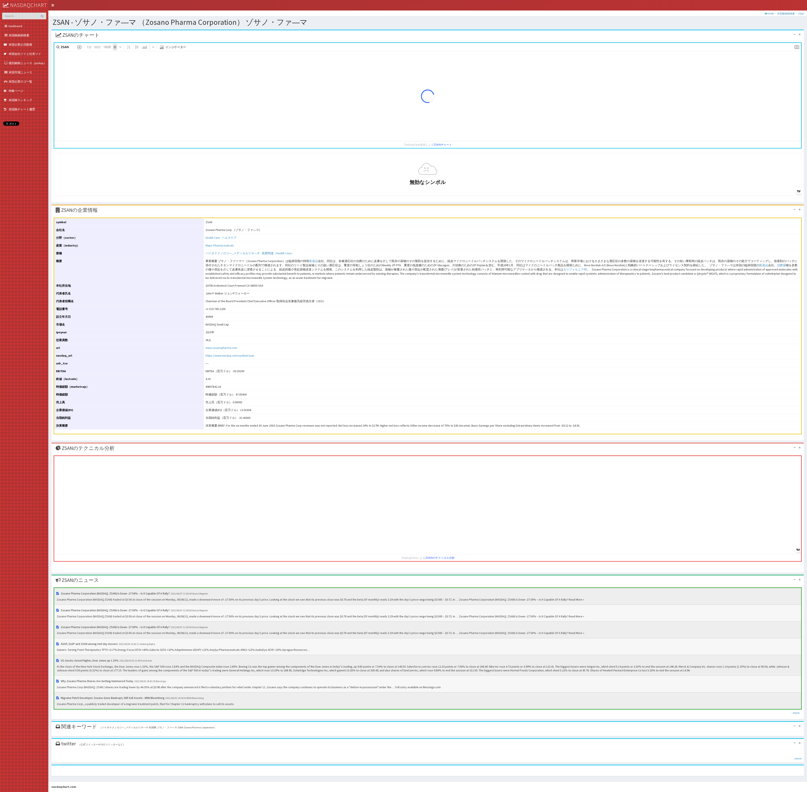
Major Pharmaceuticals (220, 245)
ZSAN (801, 13)
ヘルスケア (229, 238)
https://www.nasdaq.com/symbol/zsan (230, 355)
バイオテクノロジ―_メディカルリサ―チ (233, 253)
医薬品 (313, 261)
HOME (770, 13)
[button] (52, 5)
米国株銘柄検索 (786, 13)
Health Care (213, 238)
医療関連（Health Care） (278, 253)
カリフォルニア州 (575, 269)
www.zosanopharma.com (221, 348)
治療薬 (781, 265)
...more (795, 713)
